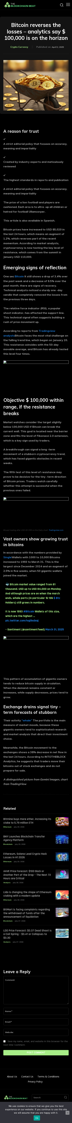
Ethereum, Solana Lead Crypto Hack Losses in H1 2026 (25, 855)
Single (7, 557)
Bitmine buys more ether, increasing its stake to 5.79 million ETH (27, 821)
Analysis (7, 882)
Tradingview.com (56, 530)
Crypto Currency (19, 47)
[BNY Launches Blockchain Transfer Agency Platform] (62, 839)
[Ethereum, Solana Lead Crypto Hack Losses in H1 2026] (62, 856)
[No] (67, 1113)
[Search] (65, 1097)
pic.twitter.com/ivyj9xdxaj (22, 620)
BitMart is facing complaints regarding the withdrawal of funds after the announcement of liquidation (26, 913)
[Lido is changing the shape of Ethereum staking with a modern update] (62, 895)
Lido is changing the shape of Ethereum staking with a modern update (27, 894)
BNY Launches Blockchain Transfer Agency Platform (24, 838)
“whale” (27, 720)
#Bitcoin (28, 611)
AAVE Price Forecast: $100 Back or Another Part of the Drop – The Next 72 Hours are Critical (27, 874)
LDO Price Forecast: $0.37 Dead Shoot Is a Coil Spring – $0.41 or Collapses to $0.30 (27, 934)
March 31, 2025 (54, 629)
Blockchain (8, 844)
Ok (36, 1118)
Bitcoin (19, 276)
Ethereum (7, 827)
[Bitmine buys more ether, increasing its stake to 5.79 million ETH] (62, 821)
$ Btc (57, 598)
